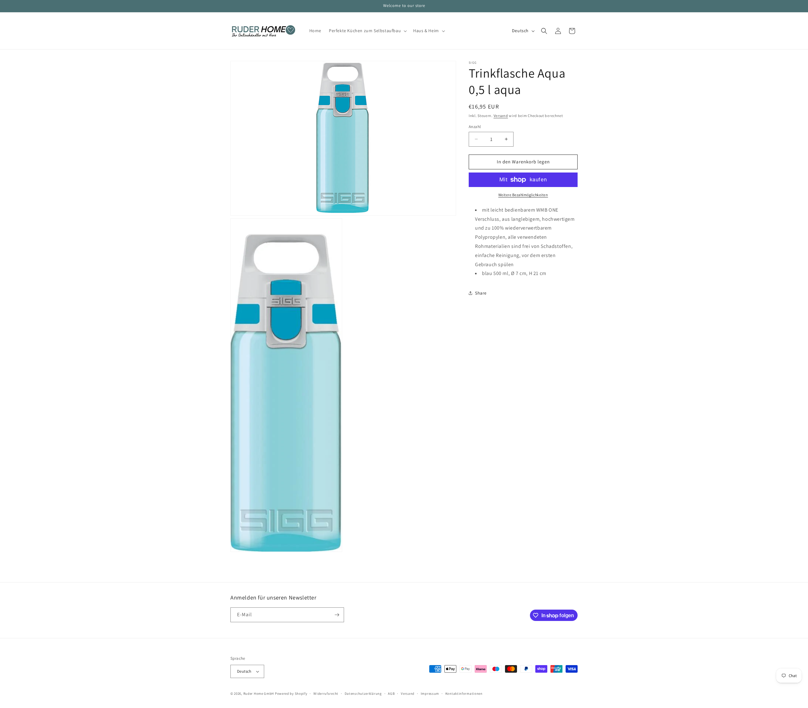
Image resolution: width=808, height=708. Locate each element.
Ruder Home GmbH (258, 693)
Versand (501, 115)
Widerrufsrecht (325, 693)
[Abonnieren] (337, 614)
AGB (391, 693)
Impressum (430, 693)
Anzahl (475, 126)
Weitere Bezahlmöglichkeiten (523, 194)
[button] (367, 30)
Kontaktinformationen (464, 693)
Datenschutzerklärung (363, 693)
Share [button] (481, 293)
